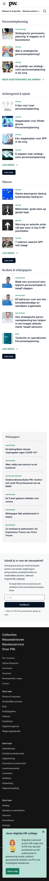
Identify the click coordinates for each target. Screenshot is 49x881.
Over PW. (9, 649)
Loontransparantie (10, 768)
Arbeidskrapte (8, 748)
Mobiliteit (6, 778)
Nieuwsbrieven (13, 639)
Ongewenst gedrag (10, 788)
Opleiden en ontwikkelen (13, 810)
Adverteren (7, 668)
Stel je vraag (12, 871)
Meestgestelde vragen (12, 678)
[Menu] (4, 4)
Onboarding (7, 783)
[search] (44, 11)
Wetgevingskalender (11, 731)
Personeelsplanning (15, 21)
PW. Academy (8, 658)
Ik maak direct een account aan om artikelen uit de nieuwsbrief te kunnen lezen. (26, 587)
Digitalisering (8, 758)
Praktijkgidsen (9, 711)
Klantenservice (13, 644)
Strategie (6, 825)
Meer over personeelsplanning (21, 79)
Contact (5, 683)
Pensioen (6, 815)
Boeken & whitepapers (17, 270)
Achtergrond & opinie (16, 93)
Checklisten (7, 721)
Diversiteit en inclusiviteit (14, 763)
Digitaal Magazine (10, 663)
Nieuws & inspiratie (11, 696)
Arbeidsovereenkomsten (13, 753)
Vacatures (6, 673)
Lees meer (8, 165)
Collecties (9, 634)
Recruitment (8, 820)
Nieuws (7, 182)
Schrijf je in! (24, 605)
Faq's (4, 706)
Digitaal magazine (10, 726)
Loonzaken (7, 773)
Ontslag (5, 805)
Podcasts (6, 716)
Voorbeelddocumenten (12, 701)
